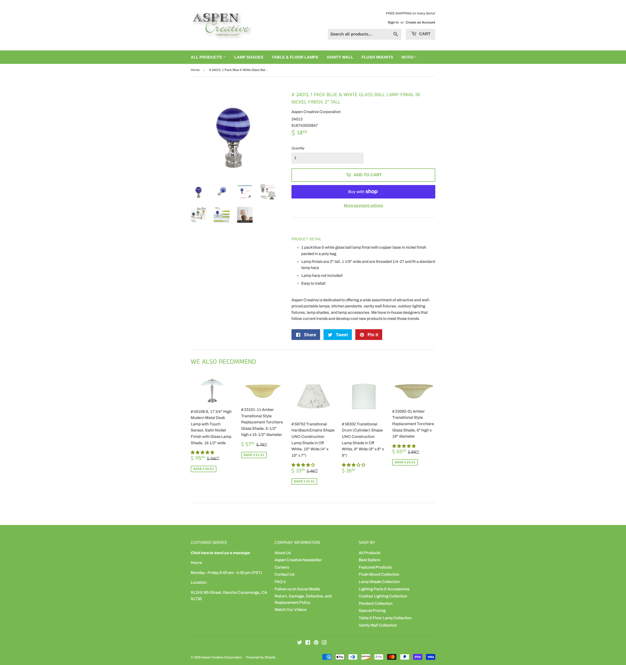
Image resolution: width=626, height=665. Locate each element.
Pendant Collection (375, 603)
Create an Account (420, 22)
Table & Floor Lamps (295, 57)
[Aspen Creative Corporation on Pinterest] (316, 643)
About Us (283, 553)
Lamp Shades (248, 57)
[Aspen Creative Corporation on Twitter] (299, 643)
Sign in (393, 22)
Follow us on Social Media (297, 589)
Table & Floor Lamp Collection (385, 618)
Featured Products (375, 567)
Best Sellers (369, 560)
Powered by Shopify (261, 657)
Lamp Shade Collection (379, 582)
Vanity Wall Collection (378, 625)
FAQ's (280, 582)
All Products (369, 553)
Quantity (297, 148)
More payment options (363, 205)
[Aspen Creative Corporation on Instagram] (324, 643)
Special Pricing (372, 610)
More (408, 57)
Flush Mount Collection (379, 574)
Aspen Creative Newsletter (298, 560)
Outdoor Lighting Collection (383, 596)
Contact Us (284, 574)
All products (207, 57)
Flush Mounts (377, 57)
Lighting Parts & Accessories (384, 589)
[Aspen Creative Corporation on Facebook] (307, 643)
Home (195, 70)
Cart (424, 34)
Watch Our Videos (290, 609)
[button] (203, 452)
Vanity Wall (340, 57)
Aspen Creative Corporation (221, 657)
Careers (282, 567)
